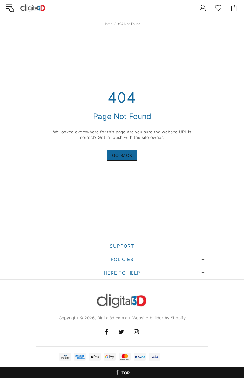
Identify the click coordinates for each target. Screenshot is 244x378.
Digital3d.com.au (33, 8)
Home (108, 23)
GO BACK (122, 155)
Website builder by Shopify (159, 317)
